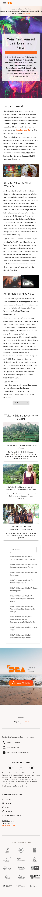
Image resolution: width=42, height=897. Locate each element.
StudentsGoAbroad (8, 825)
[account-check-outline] (39, 3)
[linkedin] (32, 767)
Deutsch (26, 722)
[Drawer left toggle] (4, 3)
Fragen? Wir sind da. (23, 683)
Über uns (8, 799)
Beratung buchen (13, 747)
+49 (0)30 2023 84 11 (13, 742)
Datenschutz (9, 811)
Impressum (8, 803)
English (16, 722)
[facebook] (10, 767)
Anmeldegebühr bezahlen (13, 815)
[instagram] (21, 767)
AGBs (7, 807)
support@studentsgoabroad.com (18, 752)
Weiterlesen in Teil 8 (21, 403)
